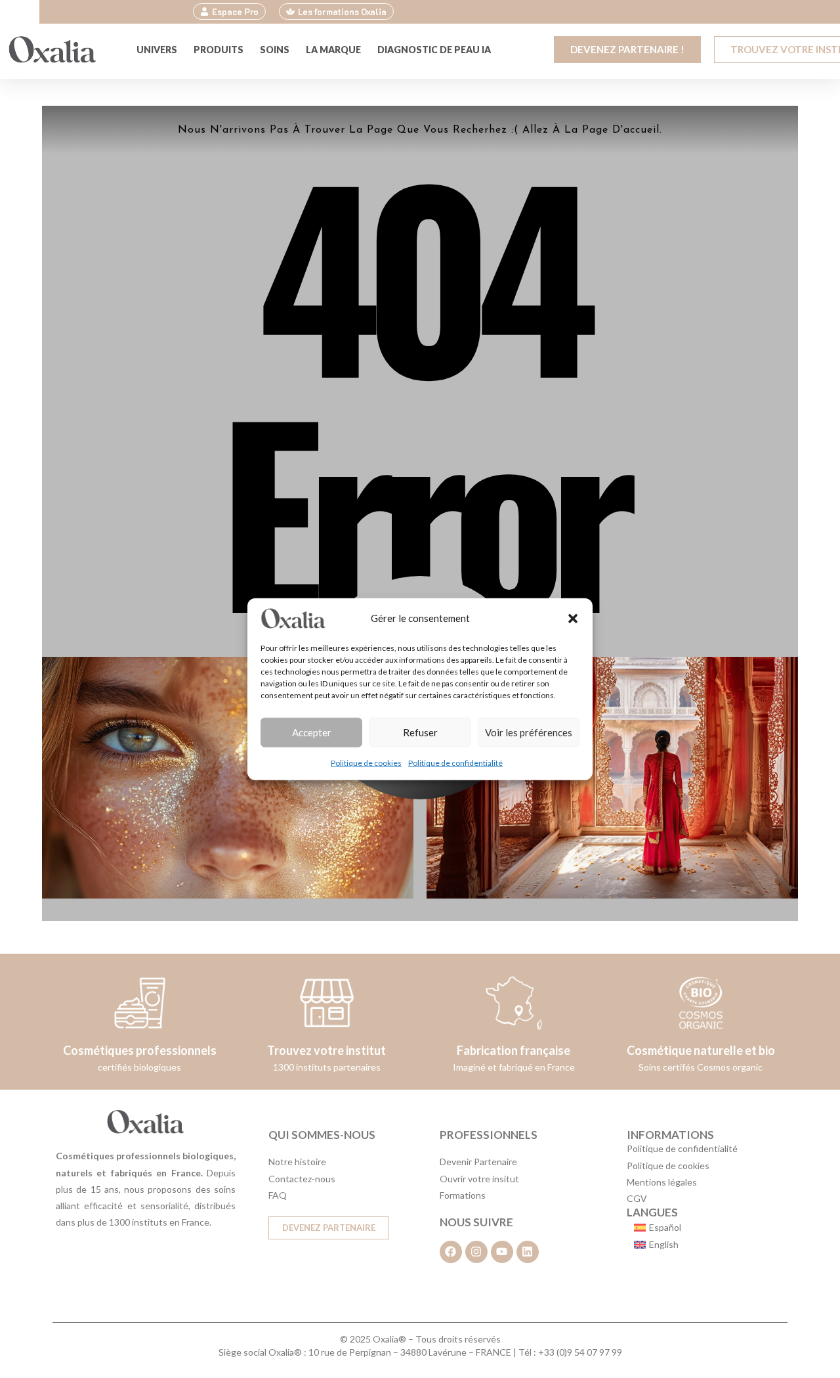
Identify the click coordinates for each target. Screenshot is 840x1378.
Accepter (311, 732)
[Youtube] (502, 1252)
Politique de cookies (366, 762)
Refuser (420, 732)
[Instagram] (476, 1252)
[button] (572, 618)
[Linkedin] (527, 1252)
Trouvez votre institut (326, 1050)
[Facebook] (451, 1252)
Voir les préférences (528, 732)
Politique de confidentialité (455, 762)
